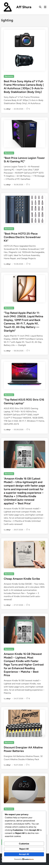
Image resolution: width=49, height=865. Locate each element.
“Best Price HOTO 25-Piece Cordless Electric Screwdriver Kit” (22, 237)
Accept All (24, 854)
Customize (24, 843)
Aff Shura (23, 7)
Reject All (24, 849)
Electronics (9, 76)
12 (29, 264)
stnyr (8, 109)
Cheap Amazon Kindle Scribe (22, 578)
